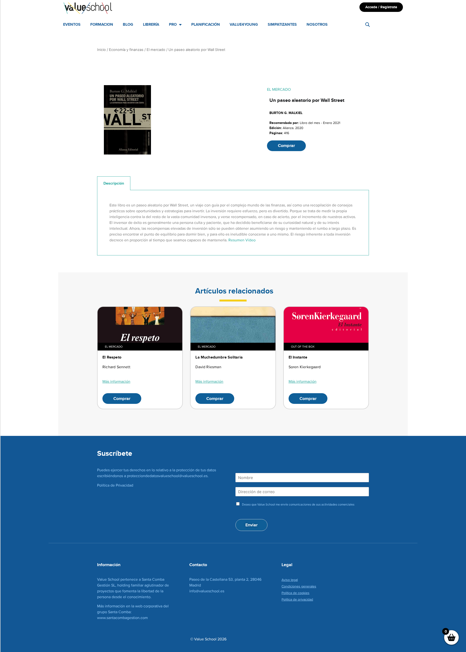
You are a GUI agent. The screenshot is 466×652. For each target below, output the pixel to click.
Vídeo (250, 240)
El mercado (156, 50)
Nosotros (317, 24)
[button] (368, 25)
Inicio (101, 50)
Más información (116, 381)
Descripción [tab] (113, 183)
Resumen (236, 240)
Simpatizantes (282, 24)
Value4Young (244, 24)
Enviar (251, 525)
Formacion (101, 24)
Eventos (72, 24)
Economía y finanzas (126, 50)
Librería (151, 24)
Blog (128, 24)
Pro (173, 24)
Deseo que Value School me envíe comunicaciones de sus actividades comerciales (298, 504)
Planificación (205, 24)
